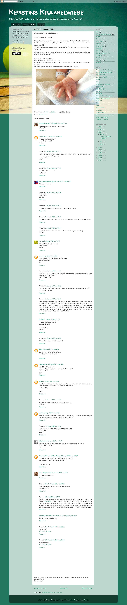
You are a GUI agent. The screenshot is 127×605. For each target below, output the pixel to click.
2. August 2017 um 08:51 (53, 217)
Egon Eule (99, 41)
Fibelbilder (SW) (101, 89)
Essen (98, 82)
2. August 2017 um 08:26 (53, 192)
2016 (100, 147)
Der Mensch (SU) (101, 77)
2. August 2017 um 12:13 (53, 299)
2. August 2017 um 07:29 (54, 136)
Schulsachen (100, 112)
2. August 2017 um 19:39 (51, 349)
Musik (98, 51)
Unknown (42, 136)
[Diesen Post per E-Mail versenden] (60, 112)
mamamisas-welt (44, 123)
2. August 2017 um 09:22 (50, 256)
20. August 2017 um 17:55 (59, 472)
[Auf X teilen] (64, 112)
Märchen (99, 100)
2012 (100, 158)
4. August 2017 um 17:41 (53, 426)
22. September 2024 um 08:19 (55, 527)
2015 (100, 150)
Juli (101, 141)
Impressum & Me (29, 25)
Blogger (85, 600)
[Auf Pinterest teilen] (69, 112)
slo (40, 256)
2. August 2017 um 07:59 (53, 168)
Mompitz (99, 48)
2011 (100, 160)
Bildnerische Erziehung (103, 34)
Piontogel (48, 501)
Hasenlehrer (43, 364)
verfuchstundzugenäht (47, 181)
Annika (41, 319)
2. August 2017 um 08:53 (53, 228)
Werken (99, 62)
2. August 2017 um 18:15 (53, 338)
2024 (100, 127)
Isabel (41, 413)
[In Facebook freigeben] (67, 112)
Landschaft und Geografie (104, 96)
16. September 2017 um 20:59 (55, 484)
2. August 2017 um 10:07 (53, 271)
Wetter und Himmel (102, 117)
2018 (100, 129)
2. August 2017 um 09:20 (52, 241)
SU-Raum (99, 58)
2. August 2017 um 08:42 (53, 205)
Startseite (16, 25)
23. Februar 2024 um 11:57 (68, 515)
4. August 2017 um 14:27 (53, 400)
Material (41, 25)
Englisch (99, 43)
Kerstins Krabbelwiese (46, 12)
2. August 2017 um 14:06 (52, 319)
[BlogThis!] (62, 112)
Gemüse (99, 91)
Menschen (99, 103)
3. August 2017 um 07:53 (51, 381)
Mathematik (100, 46)
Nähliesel (42, 441)
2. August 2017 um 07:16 (59, 123)
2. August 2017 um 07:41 (53, 151)
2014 (100, 152)
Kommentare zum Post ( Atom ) (52, 592)
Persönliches (43, 115)
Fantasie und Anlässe (103, 84)
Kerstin (46, 112)
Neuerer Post (40, 588)
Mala (40, 349)
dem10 (72, 600)
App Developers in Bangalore (49, 515)
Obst (97, 105)
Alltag (98, 32)
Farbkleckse (100, 86)
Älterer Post (87, 588)
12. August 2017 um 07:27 (69, 456)
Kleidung (99, 93)
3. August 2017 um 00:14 (56, 364)
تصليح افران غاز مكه (45, 531)
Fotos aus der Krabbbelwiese (105, 70)
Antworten (42, 130)
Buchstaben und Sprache (104, 72)
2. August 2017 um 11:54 (53, 286)
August (102, 134)
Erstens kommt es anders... (105, 137)
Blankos (99, 36)
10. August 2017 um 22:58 (54, 441)
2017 (100, 132)
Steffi (41, 381)
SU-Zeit (98, 60)
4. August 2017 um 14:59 (52, 413)
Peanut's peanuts (45, 472)
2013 (100, 155)
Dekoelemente (100, 74)
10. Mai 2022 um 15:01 (52, 497)
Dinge (98, 79)
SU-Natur (99, 55)
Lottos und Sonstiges (102, 98)
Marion (41, 241)
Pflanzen (99, 110)
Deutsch (99, 39)
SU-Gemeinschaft (102, 53)
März (102, 144)
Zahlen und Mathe (102, 119)
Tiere (97, 115)
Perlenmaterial (100, 108)
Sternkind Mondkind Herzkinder (50, 456)
